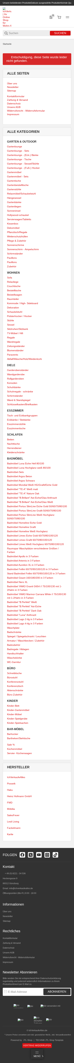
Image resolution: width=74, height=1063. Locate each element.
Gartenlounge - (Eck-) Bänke (22, 155)
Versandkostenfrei (63, 1035)
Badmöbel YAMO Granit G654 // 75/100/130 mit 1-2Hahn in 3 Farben (34, 588)
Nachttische (13, 443)
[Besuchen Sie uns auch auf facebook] (22, 855)
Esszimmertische (16, 428)
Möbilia (11, 809)
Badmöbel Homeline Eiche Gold (24, 522)
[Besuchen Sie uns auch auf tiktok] (55, 855)
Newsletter (8, 916)
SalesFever (13, 815)
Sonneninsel (13, 210)
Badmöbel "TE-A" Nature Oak (23, 493)
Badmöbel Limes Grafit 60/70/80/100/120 (29, 540)
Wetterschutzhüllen (17, 236)
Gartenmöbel (14, 172)
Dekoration (13, 307)
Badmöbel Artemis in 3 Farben (23, 560)
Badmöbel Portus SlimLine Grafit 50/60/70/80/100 (34, 510)
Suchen (60, 33)
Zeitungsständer (16, 346)
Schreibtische (14, 673)
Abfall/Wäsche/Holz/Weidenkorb (24, 359)
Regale (11, 337)
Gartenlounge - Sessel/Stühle (23, 163)
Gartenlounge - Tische (19, 159)
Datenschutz (8, 948)
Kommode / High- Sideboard (22, 303)
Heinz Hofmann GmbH (19, 796)
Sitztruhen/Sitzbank (17, 329)
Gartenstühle (14, 189)
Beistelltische (14, 290)
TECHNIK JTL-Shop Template (50, 1040)
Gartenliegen (14, 206)
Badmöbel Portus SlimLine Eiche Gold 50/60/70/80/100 (37, 506)
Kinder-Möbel (14, 714)
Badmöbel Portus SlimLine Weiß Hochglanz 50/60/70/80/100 (30, 517)
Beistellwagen (14, 294)
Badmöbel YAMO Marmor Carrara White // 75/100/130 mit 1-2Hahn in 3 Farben (36, 596)
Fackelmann (13, 828)
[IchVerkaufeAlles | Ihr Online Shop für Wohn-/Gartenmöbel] (7, 17)
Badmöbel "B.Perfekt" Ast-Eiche (24, 606)
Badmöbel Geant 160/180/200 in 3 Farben (30, 577)
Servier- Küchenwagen (19, 753)
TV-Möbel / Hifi (15, 333)
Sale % (11, 744)
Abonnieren (57, 991)
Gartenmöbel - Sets (17, 176)
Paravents (12, 354)
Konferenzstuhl (15, 681)
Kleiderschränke (16, 452)
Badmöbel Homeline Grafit (21, 527)
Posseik (11, 783)
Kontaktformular (10, 938)
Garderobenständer (18, 370)
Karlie (10, 834)
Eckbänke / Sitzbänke (18, 419)
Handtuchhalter (15, 653)
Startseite (7, 44)
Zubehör (11, 266)
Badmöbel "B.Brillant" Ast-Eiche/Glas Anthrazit (32, 497)
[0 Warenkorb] (59, 17)
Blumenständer (15, 350)
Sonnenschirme (15, 245)
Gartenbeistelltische (18, 185)
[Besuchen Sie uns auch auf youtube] (39, 855)
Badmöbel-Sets (15, 472)
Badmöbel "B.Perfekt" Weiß (22, 602)
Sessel (10, 324)
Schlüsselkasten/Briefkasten (22, 404)
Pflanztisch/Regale (17, 232)
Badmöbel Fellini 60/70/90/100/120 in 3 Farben (32, 569)
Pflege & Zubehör (16, 240)
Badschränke (14, 632)
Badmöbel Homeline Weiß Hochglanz (27, 531)
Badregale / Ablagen (18, 649)
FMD (9, 802)
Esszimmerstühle (16, 424)
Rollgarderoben (15, 378)
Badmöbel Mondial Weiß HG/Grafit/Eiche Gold (32, 485)
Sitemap (6, 921)
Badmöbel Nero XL (17, 582)
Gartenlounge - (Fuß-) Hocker (23, 168)
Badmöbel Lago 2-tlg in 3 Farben (25, 619)
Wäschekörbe (14, 657)
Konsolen (12, 383)
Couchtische (13, 286)
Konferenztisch (15, 686)
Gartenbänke (14, 202)
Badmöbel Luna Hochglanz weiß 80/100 (29, 467)
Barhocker (12, 734)
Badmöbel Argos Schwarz (21, 480)
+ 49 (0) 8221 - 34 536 (15, 873)
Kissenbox (12, 223)
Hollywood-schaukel (18, 215)
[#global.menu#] (67, 17)
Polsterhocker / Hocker (19, 316)
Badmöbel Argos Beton (19, 476)
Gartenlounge (14, 146)
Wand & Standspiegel (18, 400)
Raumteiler (13, 299)
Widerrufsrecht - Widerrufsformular (19, 957)
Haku (10, 790)
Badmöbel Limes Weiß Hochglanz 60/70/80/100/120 (35, 544)
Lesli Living (13, 821)
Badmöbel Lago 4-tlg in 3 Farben (25, 623)
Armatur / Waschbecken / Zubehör (25, 640)
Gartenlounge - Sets (18, 150)
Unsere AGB (8, 952)
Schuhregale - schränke (20, 391)
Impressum (8, 962)
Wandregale (13, 341)
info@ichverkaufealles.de (21, 888)
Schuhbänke (14, 387)
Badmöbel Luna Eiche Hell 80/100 (25, 463)
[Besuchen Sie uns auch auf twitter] (30, 855)
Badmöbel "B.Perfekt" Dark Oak (24, 610)
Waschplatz (13, 627)
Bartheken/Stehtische (18, 738)
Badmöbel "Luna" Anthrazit (21, 615)
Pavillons (12, 257)
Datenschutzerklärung (50, 978)
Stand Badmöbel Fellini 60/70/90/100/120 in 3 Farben (36, 573)
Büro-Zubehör (14, 694)
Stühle (10, 320)
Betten (10, 439)
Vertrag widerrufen (37, 1045)
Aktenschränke (15, 690)
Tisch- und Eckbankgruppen (22, 415)
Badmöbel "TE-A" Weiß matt (22, 489)
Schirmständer (15, 253)
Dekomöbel (13, 228)
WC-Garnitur (14, 662)
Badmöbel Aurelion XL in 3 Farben (25, 565)
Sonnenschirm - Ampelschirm (23, 249)
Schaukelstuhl (14, 311)
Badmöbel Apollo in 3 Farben (23, 556)
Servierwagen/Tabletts (19, 219)
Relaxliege (12, 281)
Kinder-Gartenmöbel (18, 710)
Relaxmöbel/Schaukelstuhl (21, 193)
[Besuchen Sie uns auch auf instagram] (47, 855)
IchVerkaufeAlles (16, 777)
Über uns (7, 911)
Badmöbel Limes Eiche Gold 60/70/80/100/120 (32, 535)
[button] (68, 846)
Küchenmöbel (14, 749)
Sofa (9, 277)
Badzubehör (13, 645)
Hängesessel (14, 198)
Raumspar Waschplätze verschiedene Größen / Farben (33, 550)
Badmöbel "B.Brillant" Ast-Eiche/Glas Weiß (30, 502)
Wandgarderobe (16, 374)
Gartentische (14, 180)
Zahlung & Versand (12, 943)
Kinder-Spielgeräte (17, 718)
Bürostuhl (12, 677)
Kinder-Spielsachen (17, 723)
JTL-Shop (27, 1040)
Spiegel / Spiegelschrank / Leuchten (26, 636)
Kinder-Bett (13, 705)
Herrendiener (14, 448)
